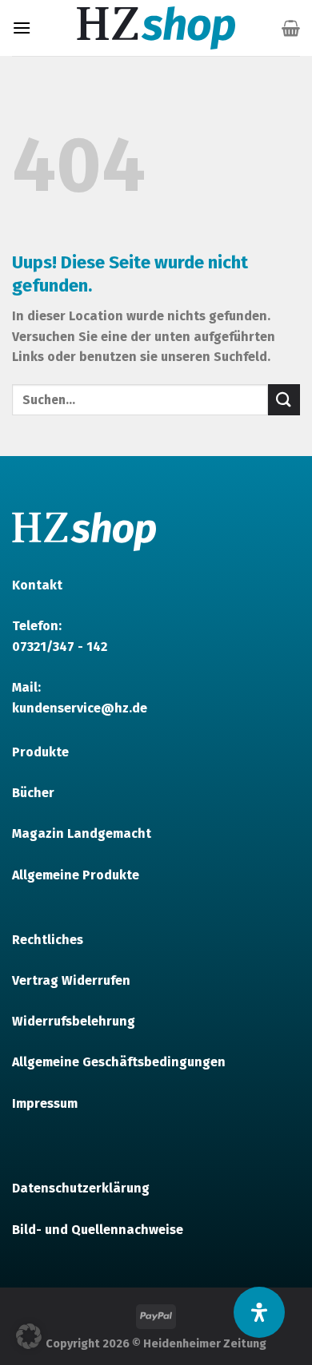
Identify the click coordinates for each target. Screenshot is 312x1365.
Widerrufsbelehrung (73, 1021)
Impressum (45, 1103)
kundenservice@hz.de (79, 708)
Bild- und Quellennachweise (97, 1229)
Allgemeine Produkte (75, 875)
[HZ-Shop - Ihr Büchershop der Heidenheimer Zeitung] (156, 28)
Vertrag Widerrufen (71, 980)
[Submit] (284, 399)
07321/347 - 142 (59, 646)
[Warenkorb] (291, 28)
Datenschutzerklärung (81, 1188)
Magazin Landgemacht (81, 833)
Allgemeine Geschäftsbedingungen (119, 1061)
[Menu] (21, 27)
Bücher (33, 792)
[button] (29, 1336)
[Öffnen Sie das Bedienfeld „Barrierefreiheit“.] (259, 1312)
